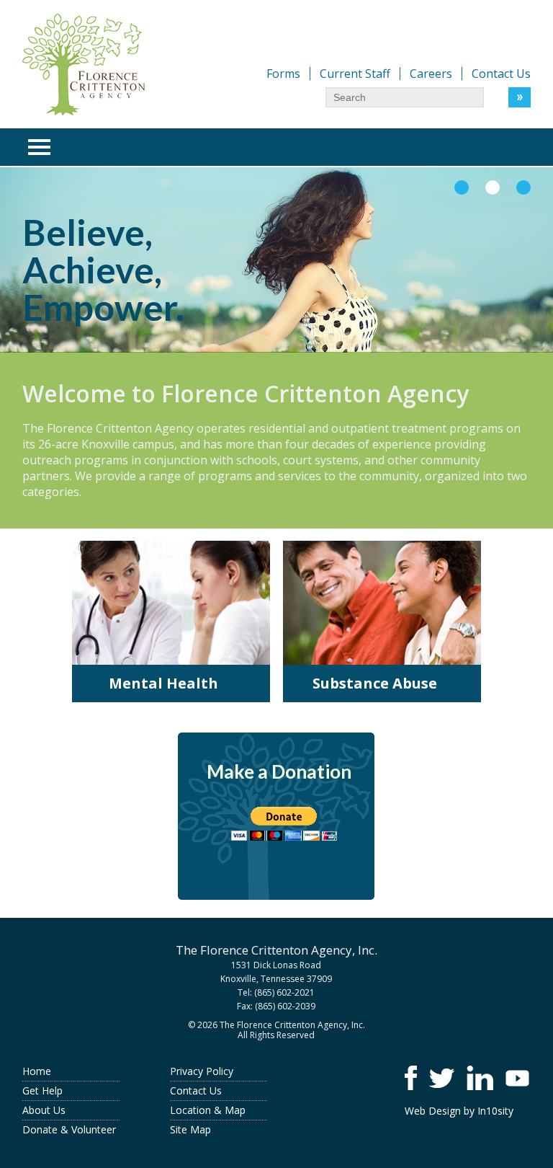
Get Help (42, 1090)
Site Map (190, 1129)
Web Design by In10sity (459, 1111)
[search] (404, 97)
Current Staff (355, 73)
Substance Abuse (375, 683)
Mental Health (163, 683)
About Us (44, 1110)
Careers (431, 73)
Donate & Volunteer (69, 1129)
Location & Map (208, 1110)
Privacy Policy (201, 1071)
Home (36, 1071)
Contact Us (501, 73)
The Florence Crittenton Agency (83, 64)
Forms (283, 73)
